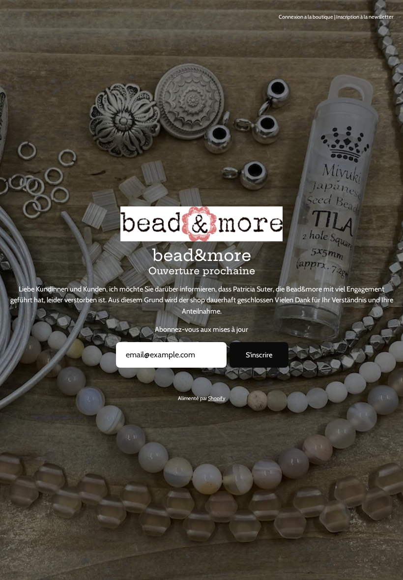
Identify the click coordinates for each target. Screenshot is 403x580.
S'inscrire (259, 354)
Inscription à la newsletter (364, 17)
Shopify (216, 398)
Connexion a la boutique (306, 17)
